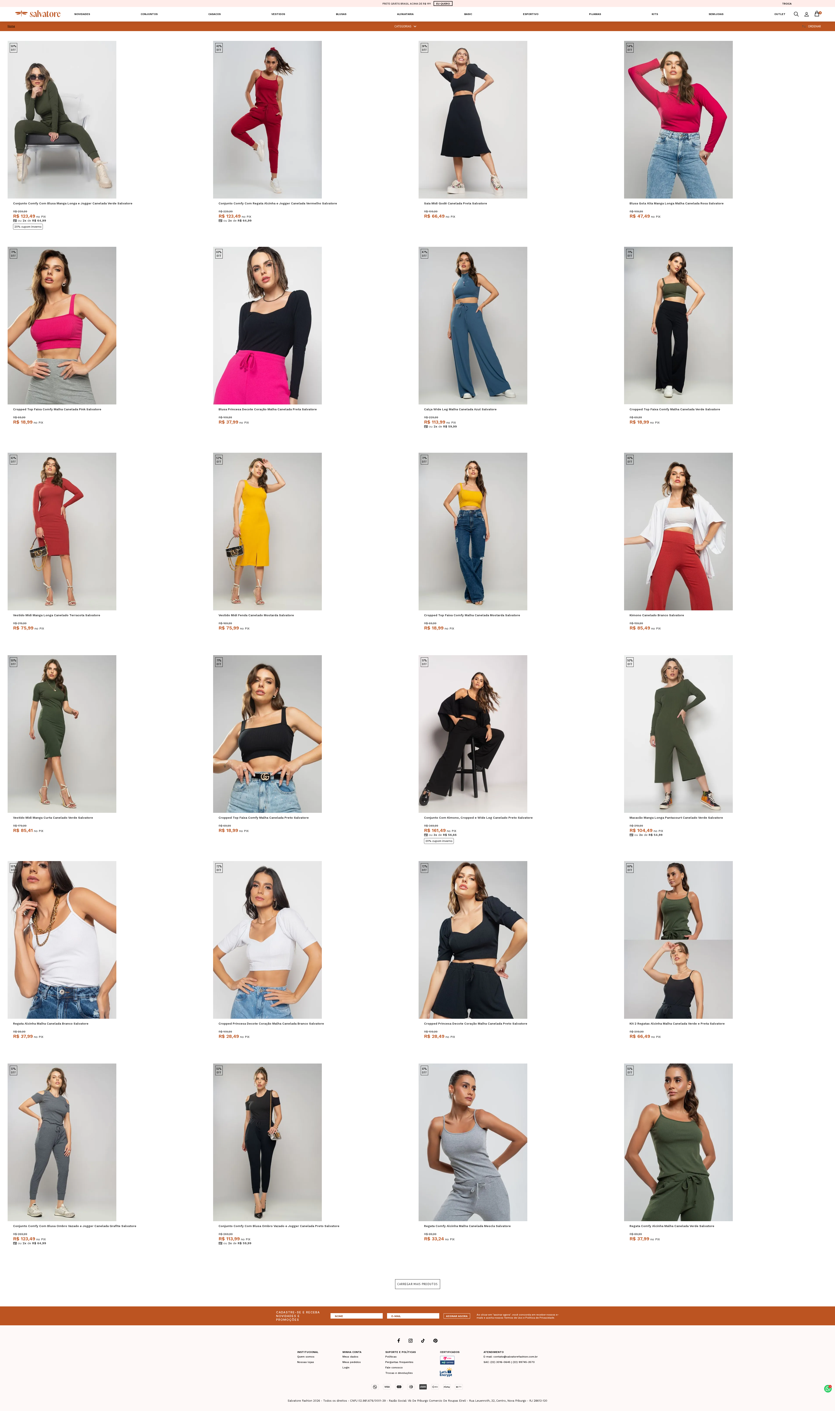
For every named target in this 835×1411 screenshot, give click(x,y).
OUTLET (779, 14)
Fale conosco (394, 1367)
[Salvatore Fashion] (37, 16)
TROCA (787, 3)
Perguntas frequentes (399, 1362)
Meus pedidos (351, 1362)
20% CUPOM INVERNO (28, 226)
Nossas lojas (305, 1362)
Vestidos (278, 14)
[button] (828, 1389)
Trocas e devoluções (399, 1372)
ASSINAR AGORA (457, 1315)
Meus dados (350, 1356)
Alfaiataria (405, 14)
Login (345, 1367)
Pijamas (595, 14)
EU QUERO (443, 3)
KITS (655, 14)
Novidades (82, 14)
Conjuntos (149, 14)
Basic (468, 14)
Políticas (391, 1356)
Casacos (214, 14)
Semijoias (716, 14)
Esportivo (530, 14)
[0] (816, 14)
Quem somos (305, 1356)
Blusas (341, 14)
